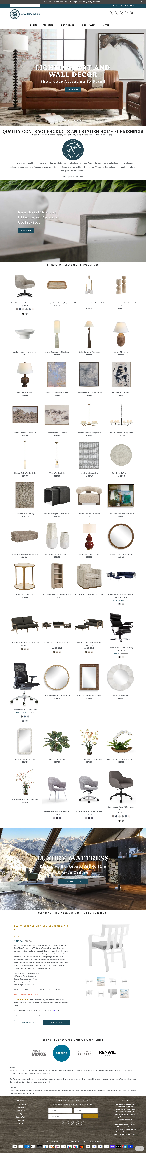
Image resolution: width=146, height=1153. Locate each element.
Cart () (118, 5)
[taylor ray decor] (25, 14)
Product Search (21, 1104)
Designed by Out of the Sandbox (70, 1141)
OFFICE (107, 25)
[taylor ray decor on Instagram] (127, 12)
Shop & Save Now (73, 93)
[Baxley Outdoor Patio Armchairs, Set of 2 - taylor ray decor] (108, 947)
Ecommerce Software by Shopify (91, 1141)
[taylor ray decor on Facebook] (112, 12)
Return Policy (20, 1120)
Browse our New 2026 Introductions (73, 265)
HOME (21, 1123)
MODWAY (17, 936)
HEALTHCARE (68, 25)
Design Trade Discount (73, 881)
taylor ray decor (54, 1141)
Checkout (130, 5)
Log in (106, 5)
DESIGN (34, 25)
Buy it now (56, 1023)
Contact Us (21, 1110)
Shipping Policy (21, 1117)
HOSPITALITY (89, 25)
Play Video (26, 231)
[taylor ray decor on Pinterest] (122, 12)
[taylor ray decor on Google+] (117, 12)
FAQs (21, 1114)
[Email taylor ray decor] (132, 12)
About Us (21, 1107)
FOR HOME (48, 25)
